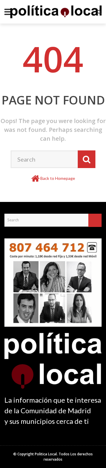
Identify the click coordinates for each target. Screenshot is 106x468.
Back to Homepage (57, 178)
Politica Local (46, 454)
